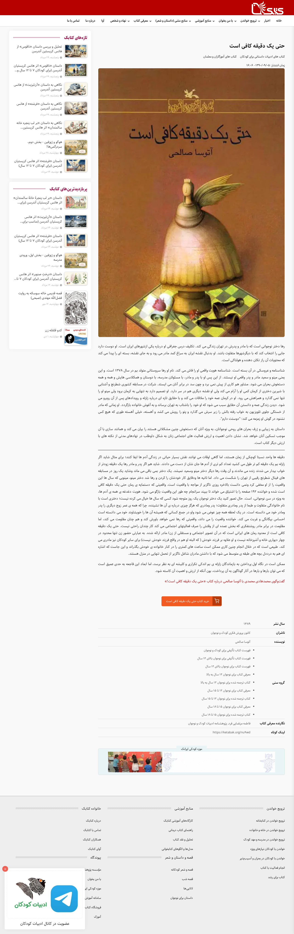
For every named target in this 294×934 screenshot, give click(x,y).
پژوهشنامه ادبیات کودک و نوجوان (207, 723)
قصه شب (187, 879)
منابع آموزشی (203, 20)
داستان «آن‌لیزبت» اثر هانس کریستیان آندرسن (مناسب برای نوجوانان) (42, 219)
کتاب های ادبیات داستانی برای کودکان (262, 56)
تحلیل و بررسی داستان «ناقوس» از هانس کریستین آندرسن (39, 49)
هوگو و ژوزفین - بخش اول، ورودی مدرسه (41, 257)
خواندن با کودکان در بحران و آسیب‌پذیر (262, 858)
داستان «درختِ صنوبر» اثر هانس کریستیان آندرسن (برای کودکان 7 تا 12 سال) (39, 276)
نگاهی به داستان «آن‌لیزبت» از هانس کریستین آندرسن (38, 87)
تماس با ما (73, 20)
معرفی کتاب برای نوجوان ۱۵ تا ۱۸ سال (228, 706)
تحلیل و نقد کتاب (183, 839)
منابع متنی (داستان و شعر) (171, 20)
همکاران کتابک (92, 839)
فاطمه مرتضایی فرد (239, 723)
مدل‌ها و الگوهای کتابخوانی (177, 849)
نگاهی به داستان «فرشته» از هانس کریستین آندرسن (39, 106)
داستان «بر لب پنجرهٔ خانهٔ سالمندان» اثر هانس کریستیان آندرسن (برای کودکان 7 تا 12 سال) (37, 200)
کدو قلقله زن (53, 330)
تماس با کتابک (92, 830)
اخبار (267, 20)
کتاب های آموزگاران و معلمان (220, 56)
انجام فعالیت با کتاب (272, 868)
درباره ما (90, 20)
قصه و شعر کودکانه (182, 869)
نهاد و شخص (118, 20)
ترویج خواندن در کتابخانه (270, 820)
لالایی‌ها (188, 888)
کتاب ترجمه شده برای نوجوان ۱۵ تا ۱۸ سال (226, 714)
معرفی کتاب (141, 20)
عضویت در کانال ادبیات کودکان (44, 923)
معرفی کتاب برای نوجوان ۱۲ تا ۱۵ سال (228, 690)
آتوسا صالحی (242, 642)
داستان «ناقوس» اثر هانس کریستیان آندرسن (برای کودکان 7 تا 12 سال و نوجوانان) (38, 68)
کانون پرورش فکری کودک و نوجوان (230, 633)
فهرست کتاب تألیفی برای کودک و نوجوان (227, 650)
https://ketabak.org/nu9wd (231, 732)
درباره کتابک (93, 820)
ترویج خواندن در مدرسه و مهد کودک (264, 839)
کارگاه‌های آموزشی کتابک (178, 820)
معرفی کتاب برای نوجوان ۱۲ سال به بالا (228, 674)
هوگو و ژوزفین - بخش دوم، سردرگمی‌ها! (45, 144)
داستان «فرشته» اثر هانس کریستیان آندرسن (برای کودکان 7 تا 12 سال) (38, 163)
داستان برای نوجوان (181, 898)
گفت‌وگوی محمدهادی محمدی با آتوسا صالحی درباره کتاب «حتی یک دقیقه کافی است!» (225, 581)
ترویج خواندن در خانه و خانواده (267, 830)
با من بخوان (226, 20)
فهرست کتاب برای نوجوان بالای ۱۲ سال (227, 666)
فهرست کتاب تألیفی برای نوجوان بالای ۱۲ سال (223, 658)
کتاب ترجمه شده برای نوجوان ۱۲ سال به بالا (225, 682)
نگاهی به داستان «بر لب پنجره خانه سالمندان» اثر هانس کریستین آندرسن (39, 125)
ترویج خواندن (248, 20)
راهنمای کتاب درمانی (181, 830)
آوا (102, 20)
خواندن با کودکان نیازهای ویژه (267, 849)
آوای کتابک (94, 849)
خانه (279, 20)
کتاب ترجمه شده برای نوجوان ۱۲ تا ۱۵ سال (226, 698)
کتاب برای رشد (276, 877)
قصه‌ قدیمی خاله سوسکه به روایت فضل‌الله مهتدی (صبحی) (40, 295)
